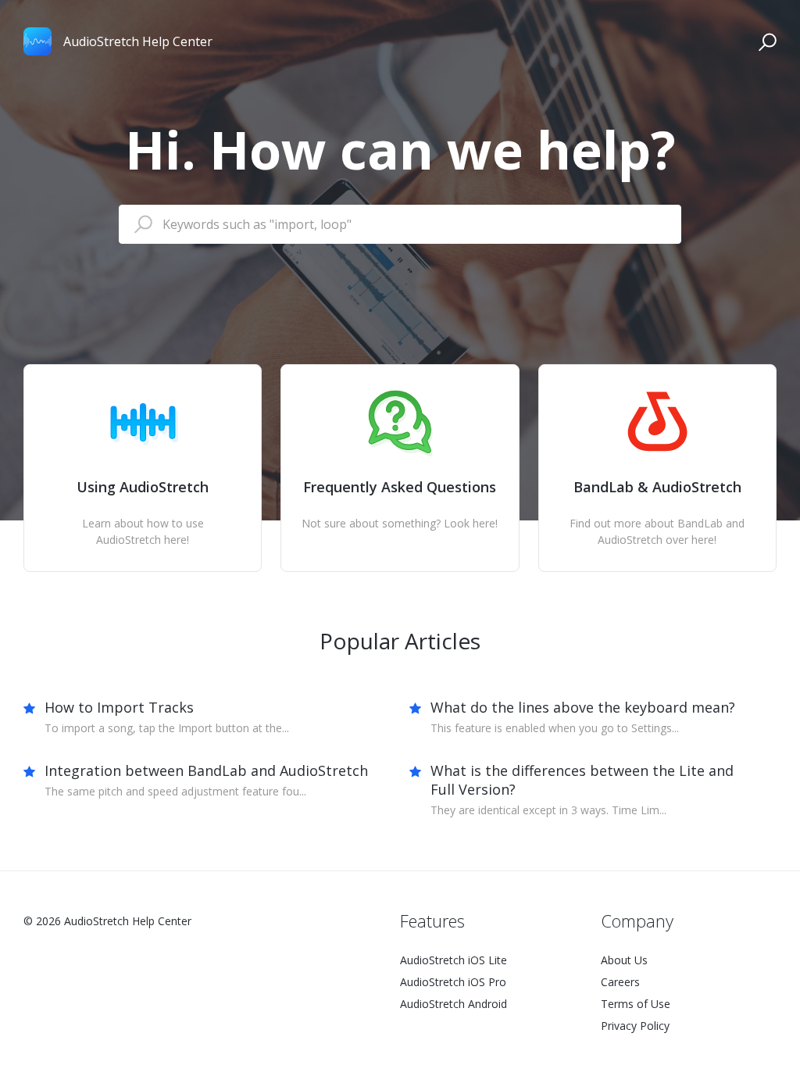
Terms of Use (635, 1003)
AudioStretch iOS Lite (453, 960)
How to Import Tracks (119, 707)
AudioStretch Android (453, 1003)
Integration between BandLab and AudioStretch (206, 770)
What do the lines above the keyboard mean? (582, 707)
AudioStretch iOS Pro (453, 981)
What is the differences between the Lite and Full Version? (582, 780)
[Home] (37, 41)
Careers (620, 981)
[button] (768, 41)
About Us (624, 960)
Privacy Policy (635, 1025)
